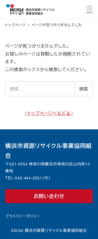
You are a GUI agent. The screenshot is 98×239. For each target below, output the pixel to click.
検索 (83, 89)
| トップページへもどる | (49, 113)
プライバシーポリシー (22, 215)
